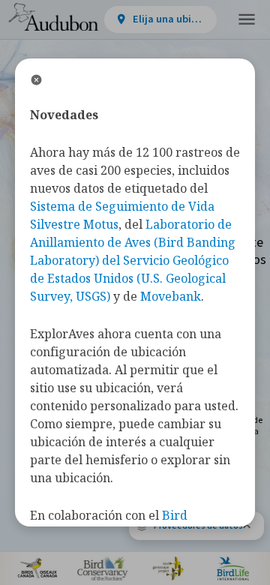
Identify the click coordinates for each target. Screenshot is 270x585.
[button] (247, 19)
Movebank (170, 296)
